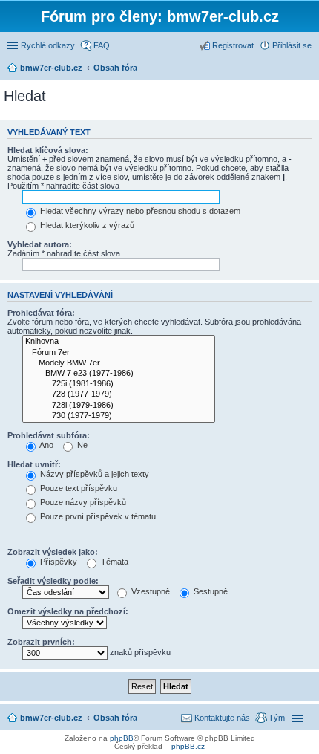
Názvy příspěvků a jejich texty (93, 473)
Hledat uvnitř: (34, 464)
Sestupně (209, 591)
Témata (113, 561)
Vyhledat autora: (39, 244)
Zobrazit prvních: (41, 641)
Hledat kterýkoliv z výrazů (86, 225)
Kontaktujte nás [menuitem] (222, 717)
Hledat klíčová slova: (47, 150)
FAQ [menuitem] (101, 45)
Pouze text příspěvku (77, 488)
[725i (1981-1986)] (119, 384)
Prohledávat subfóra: (48, 435)
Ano (45, 445)
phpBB (122, 738)
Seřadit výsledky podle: (53, 580)
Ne (81, 445)
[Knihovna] (119, 342)
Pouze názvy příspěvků (82, 502)
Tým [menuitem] (277, 717)
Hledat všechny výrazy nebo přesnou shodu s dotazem (139, 211)
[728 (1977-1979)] (119, 394)
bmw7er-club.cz (51, 717)
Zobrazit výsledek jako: (52, 551)
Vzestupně (149, 591)
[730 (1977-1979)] (119, 416)
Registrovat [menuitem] (233, 45)
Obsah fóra (115, 717)
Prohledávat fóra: (41, 312)
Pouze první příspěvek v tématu (97, 516)
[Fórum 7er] (119, 353)
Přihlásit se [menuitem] (292, 45)
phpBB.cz (188, 746)
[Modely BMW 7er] (119, 363)
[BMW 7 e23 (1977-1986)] (119, 373)
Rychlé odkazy (48, 45)
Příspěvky (57, 561)
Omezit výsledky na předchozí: (67, 611)
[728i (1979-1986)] (119, 405)
